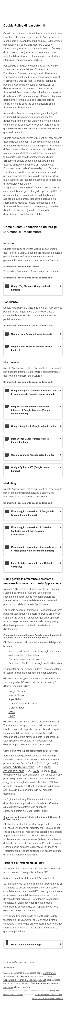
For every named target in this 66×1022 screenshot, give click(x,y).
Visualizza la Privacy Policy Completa (47, 999)
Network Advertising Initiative (18, 767)
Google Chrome (17, 691)
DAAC (36, 770)
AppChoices (51, 803)
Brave (11, 711)
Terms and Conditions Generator (48, 994)
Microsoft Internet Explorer (22, 703)
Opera (11, 716)
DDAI (54, 770)
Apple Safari (14, 699)
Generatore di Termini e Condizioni (20, 979)
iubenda (42, 979)
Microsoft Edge (16, 707)
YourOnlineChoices (26, 763)
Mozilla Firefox (16, 695)
